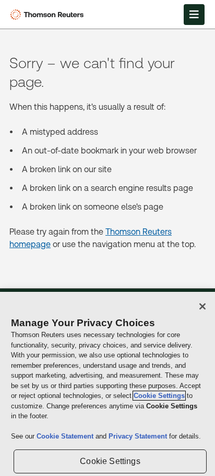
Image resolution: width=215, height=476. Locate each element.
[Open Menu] (194, 14)
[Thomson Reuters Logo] (48, 14)
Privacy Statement (139, 436)
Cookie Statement (66, 436)
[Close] (202, 306)
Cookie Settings (159, 396)
